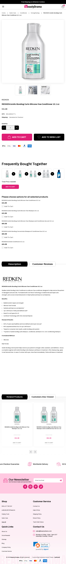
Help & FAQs (36, 510)
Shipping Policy (37, 514)
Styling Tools (5, 514)
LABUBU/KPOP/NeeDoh (8, 510)
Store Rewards (6, 535)
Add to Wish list (51, 137)
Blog (3, 543)
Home (4, 13)
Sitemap (4, 539)
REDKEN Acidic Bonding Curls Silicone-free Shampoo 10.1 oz (20, 210)
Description (14, 264)
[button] (41, 546)
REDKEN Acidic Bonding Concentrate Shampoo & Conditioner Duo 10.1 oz (24, 231)
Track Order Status (38, 522)
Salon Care (12, 13)
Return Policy (36, 518)
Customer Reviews (42, 264)
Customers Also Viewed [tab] (43, 397)
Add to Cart (19, 137)
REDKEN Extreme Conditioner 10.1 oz (13, 241)
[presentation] (31, 452)
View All (4, 522)
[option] (33, 51)
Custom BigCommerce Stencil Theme (42, 557)
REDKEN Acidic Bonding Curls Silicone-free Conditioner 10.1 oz (21, 200)
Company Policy (6, 547)
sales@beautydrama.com (44, 531)
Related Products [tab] (15, 397)
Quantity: (5, 123)
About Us (4, 531)
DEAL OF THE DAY (7, 506)
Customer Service (7, 551)
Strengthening (35, 13)
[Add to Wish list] (4, 443)
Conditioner (23, 13)
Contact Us (36, 506)
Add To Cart (8, 206)
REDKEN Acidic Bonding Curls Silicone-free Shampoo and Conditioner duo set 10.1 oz (28, 221)
